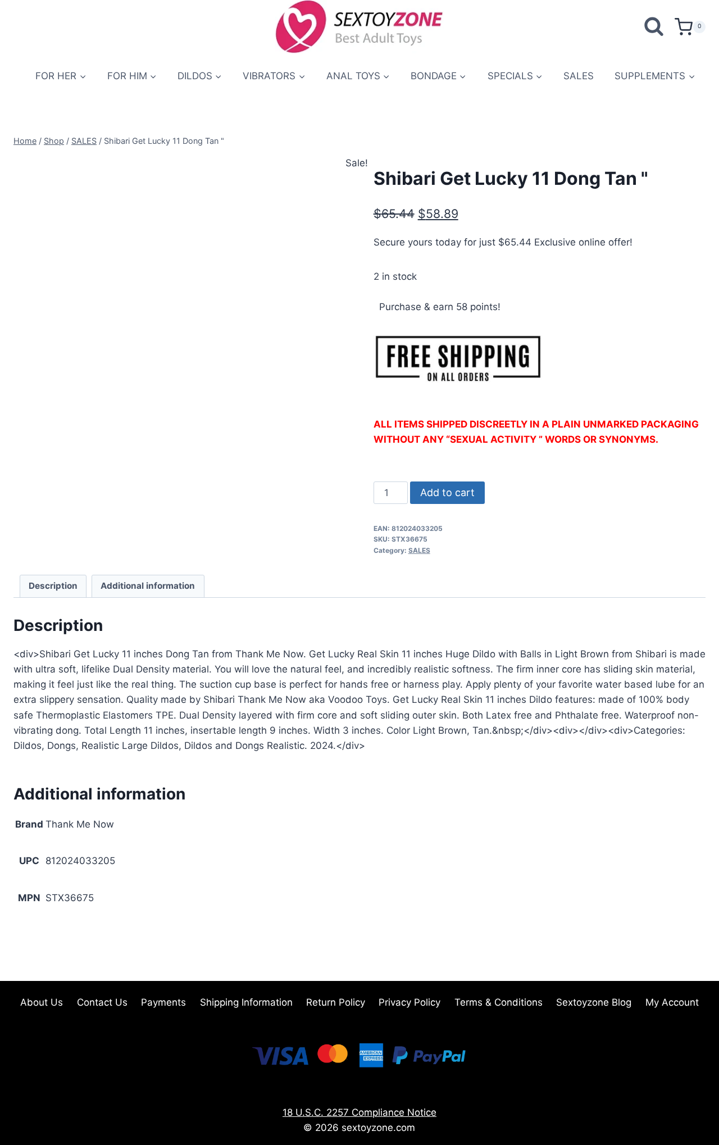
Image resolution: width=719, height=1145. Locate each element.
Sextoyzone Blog (593, 1002)
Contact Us (102, 1002)
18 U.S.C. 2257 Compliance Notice (359, 1112)
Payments (163, 1002)
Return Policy (335, 1002)
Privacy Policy (409, 1002)
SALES (578, 75)
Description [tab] (53, 585)
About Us (41, 1002)
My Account (672, 1002)
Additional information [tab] (148, 585)
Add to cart (447, 492)
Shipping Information (246, 1002)
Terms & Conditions (498, 1002)
